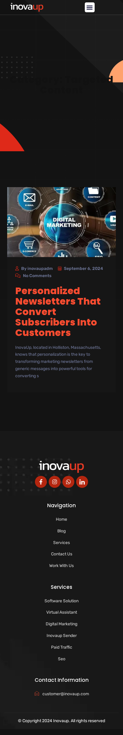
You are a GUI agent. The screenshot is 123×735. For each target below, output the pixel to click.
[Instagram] (55, 482)
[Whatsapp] (68, 482)
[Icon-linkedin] (82, 482)
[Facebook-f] (41, 482)
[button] (90, 7)
